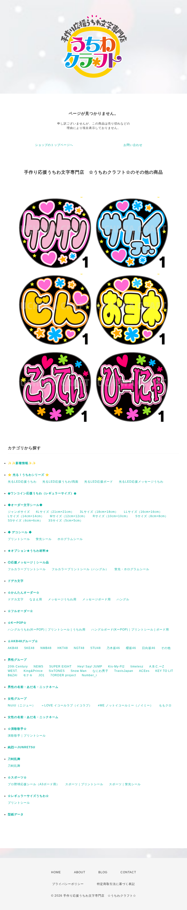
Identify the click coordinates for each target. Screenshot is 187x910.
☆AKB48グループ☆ (23, 641)
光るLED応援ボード (98, 481)
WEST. (13, 671)
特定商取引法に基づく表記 (116, 884)
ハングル (123, 599)
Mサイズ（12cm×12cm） (68, 516)
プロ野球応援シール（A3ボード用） (33, 784)
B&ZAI (12, 675)
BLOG (102, 872)
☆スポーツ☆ (17, 777)
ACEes (144, 671)
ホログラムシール (70, 539)
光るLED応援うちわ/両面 (60, 481)
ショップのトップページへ (54, 145)
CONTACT (128, 872)
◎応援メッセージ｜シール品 (28, 562)
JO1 (41, 675)
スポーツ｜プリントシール (84, 784)
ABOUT (79, 872)
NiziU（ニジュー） (21, 705)
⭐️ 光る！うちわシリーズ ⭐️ (28, 475)
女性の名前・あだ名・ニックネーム (33, 717)
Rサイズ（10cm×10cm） (111, 516)
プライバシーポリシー (68, 884)
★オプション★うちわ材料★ (28, 550)
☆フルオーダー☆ (20, 611)
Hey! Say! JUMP (89, 666)
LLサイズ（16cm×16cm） (143, 512)
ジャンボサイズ (19, 512)
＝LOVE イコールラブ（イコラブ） (66, 705)
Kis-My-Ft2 (116, 666)
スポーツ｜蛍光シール (125, 784)
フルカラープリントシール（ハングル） (80, 569)
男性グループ (17, 659)
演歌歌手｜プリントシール (27, 735)
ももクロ (165, 705)
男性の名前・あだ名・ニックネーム (33, 687)
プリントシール (19, 539)
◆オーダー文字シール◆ (25, 505)
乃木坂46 (113, 648)
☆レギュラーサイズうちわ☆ (28, 796)
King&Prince (33, 671)
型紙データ (16, 814)
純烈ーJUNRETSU (21, 747)
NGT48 (79, 648)
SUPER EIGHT (60, 666)
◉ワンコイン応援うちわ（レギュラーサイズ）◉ (42, 493)
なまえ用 (35, 599)
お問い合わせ (132, 145)
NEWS (38, 666)
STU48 (95, 648)
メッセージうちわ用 (62, 599)
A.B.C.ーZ (156, 666)
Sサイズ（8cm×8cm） (151, 516)
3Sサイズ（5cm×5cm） (65, 520)
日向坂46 (148, 648)
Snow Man (79, 671)
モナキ (28, 675)
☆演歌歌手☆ (17, 728)
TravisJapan (123, 671)
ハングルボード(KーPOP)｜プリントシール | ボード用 (130, 629)
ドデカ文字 (16, 581)
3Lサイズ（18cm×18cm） (99, 512)
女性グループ (17, 698)
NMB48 (46, 648)
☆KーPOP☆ (17, 622)
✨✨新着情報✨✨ (22, 463)
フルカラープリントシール (27, 569)
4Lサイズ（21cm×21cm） (55, 512)
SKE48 (29, 648)
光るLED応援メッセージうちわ (141, 481)
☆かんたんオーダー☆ (23, 592)
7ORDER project (63, 675)
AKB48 (13, 648)
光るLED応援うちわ (22, 481)
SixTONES (57, 671)
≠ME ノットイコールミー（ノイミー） (125, 705)
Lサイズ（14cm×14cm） (26, 516)
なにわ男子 (100, 671)
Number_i (89, 675)
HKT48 (62, 648)
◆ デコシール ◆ (20, 532)
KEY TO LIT (164, 671)
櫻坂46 (131, 648)
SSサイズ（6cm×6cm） (25, 520)
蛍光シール (44, 539)
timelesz (137, 666)
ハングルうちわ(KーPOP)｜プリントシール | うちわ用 (46, 629)
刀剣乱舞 (14, 759)
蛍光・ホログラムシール (131, 569)
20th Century (18, 666)
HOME (56, 872)
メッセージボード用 (96, 599)
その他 (166, 648)
